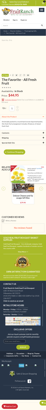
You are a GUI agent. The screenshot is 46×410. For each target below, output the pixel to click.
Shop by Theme (33, 353)
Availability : (12, 91)
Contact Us (36, 356)
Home (5, 31)
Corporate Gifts (12, 356)
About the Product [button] (9, 117)
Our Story (25, 356)
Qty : (4, 108)
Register (24, 20)
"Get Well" (39, 168)
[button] (3, 201)
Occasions (20, 353)
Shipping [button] (5, 138)
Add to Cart (11, 406)
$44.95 (13, 95)
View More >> (23, 252)
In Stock (19, 91)
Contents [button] (5, 133)
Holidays (9, 353)
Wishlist (6, 20)
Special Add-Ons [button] (8, 143)
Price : (10, 95)
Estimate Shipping (11, 100)
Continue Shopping (14, 152)
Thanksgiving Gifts (30, 31)
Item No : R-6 (7, 40)
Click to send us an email (13, 301)
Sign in (15, 20)
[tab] (23, 117)
